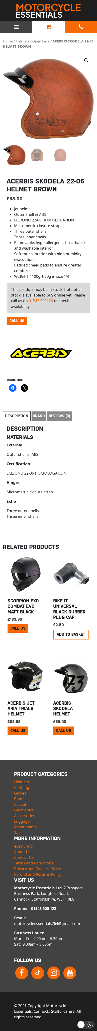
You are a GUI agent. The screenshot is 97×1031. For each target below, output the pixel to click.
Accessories (24, 815)
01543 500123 (41, 300)
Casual (20, 804)
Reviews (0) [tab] (59, 416)
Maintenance (25, 826)
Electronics (24, 810)
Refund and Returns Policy (37, 874)
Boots (19, 798)
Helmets (22, 41)
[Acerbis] (42, 353)
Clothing (21, 787)
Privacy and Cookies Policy (37, 868)
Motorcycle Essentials (48, 11)
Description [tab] (16, 416)
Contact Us (24, 857)
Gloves (20, 793)
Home (8, 41)
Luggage (22, 821)
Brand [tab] (39, 416)
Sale (17, 832)
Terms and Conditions (33, 863)
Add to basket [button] (71, 634)
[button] (86, 60)
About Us (22, 851)
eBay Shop (23, 846)
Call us (16, 321)
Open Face (40, 41)
